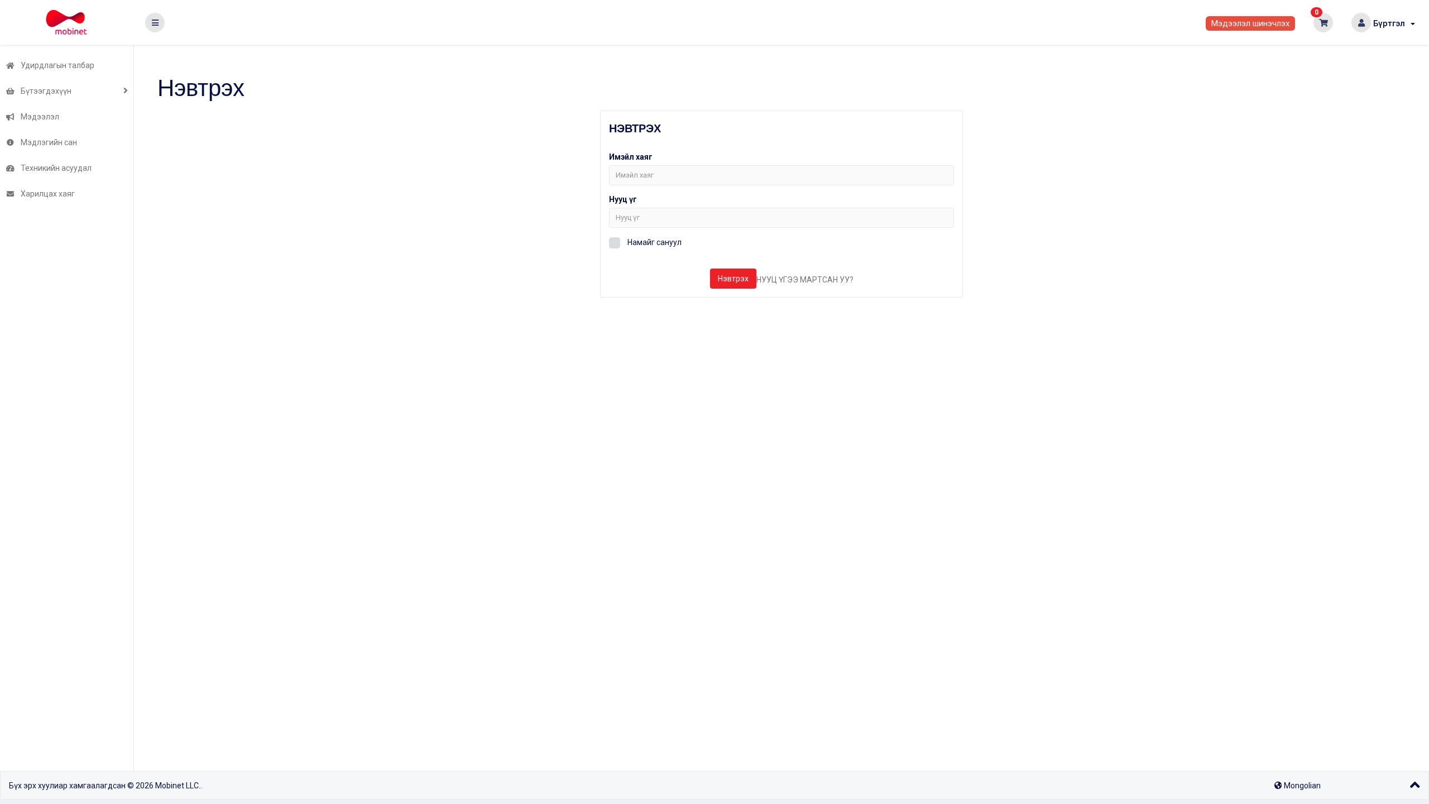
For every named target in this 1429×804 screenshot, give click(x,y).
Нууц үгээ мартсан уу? (804, 279)
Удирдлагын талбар (55, 65)
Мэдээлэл (38, 116)
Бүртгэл (1391, 23)
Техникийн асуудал (54, 168)
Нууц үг (623, 199)
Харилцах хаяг (46, 193)
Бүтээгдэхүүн (44, 91)
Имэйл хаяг (631, 156)
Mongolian (1301, 785)
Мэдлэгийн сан (47, 142)
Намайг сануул (654, 242)
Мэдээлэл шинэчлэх (1250, 23)
